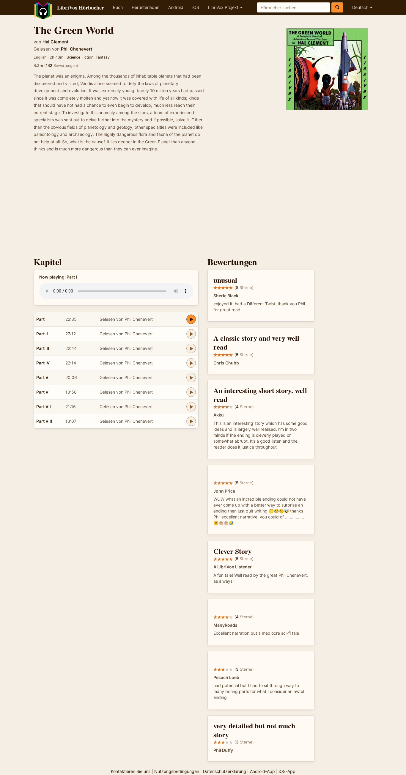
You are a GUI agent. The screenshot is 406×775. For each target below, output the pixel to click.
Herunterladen (145, 7)
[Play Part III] (191, 348)
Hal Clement (56, 42)
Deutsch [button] (360, 7)
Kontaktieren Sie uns (130, 771)
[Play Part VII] (191, 406)
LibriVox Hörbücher (80, 7)
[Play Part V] (191, 377)
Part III (42, 348)
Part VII (43, 406)
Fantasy (103, 57)
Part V (42, 377)
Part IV (43, 362)
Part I (41, 319)
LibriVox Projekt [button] (224, 7)
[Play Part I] (191, 319)
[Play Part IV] (191, 363)
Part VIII (44, 421)
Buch (118, 7)
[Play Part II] (191, 334)
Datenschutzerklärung (224, 771)
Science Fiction (80, 57)
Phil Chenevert (76, 49)
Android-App (262, 771)
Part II (42, 333)
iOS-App (287, 771)
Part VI (43, 391)
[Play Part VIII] (191, 421)
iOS (195, 7)
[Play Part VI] (191, 392)
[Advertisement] (203, 206)
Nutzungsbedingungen (176, 771)
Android (175, 7)
